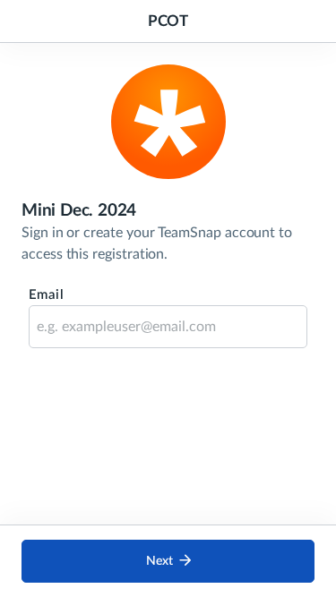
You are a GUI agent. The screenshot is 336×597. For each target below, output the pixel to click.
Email (46, 295)
